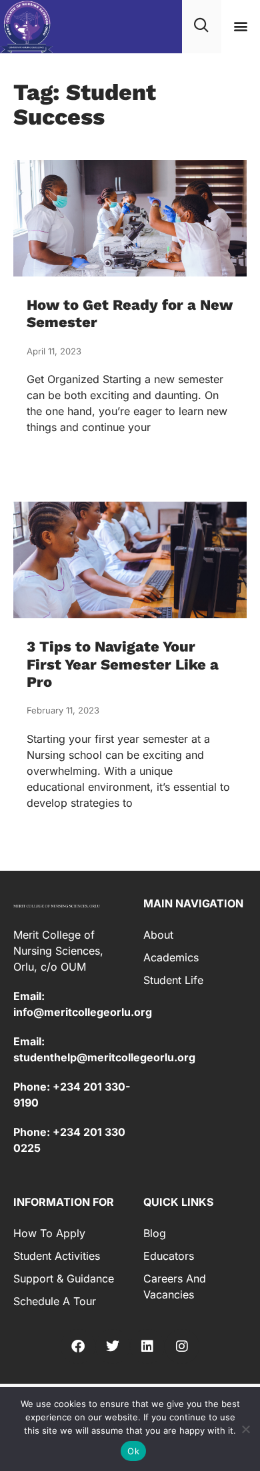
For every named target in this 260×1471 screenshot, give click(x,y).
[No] (245, 1427)
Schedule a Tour (54, 1301)
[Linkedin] (147, 1346)
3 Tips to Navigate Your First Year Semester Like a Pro (123, 664)
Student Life (173, 980)
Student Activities (56, 1255)
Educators (168, 1255)
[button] (240, 26)
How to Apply (49, 1233)
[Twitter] (112, 1346)
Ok (133, 1451)
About (158, 934)
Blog (154, 1233)
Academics (171, 957)
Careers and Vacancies (174, 1286)
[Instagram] (182, 1346)
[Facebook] (78, 1346)
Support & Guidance (63, 1278)
